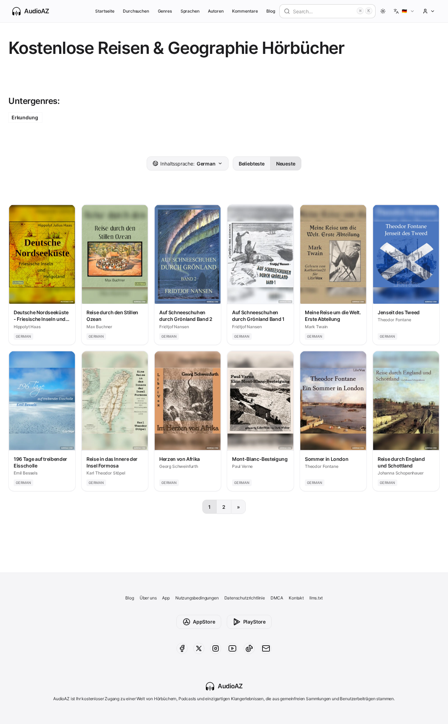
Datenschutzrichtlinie (244, 597)
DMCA (277, 597)
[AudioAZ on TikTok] (249, 648)
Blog (270, 11)
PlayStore (254, 622)
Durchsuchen (136, 11)
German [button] (187, 164)
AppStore (204, 622)
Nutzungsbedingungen (197, 597)
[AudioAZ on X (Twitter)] (198, 648)
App (165, 597)
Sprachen (190, 11)
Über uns (148, 597)
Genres (165, 11)
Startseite (104, 11)
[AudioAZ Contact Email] (266, 648)
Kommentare (245, 11)
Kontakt (296, 597)
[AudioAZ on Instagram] (215, 648)
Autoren (216, 11)
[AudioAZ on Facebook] (182, 648)
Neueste (285, 164)
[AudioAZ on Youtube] (232, 648)
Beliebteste (252, 164)
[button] (404, 11)
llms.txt (316, 597)
